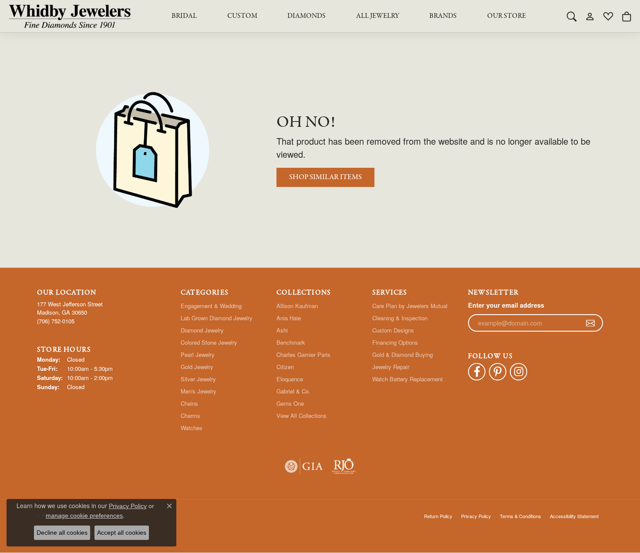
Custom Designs (393, 330)
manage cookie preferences (84, 515)
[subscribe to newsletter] (590, 323)
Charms (190, 415)
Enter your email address (506, 305)
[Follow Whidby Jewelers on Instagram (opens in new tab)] (518, 371)
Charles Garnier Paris (303, 354)
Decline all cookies (62, 532)
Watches (191, 428)
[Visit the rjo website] (344, 466)
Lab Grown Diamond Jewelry (217, 318)
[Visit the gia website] (304, 466)
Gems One (290, 403)
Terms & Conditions (520, 515)
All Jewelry (377, 16)
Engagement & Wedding (211, 306)
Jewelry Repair (390, 367)
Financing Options (395, 342)
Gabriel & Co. (293, 391)
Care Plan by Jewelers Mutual (410, 306)
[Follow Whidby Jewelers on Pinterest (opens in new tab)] (497, 371)
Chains (189, 403)
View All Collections (301, 415)
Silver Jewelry (198, 379)
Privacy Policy (476, 515)
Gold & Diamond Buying (402, 354)
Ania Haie (288, 318)
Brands (443, 16)
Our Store (506, 16)
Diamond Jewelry (202, 330)
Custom (242, 16)
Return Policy (438, 515)
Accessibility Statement (574, 515)
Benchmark (290, 342)
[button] (571, 16)
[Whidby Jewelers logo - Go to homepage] (69, 16)
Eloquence (289, 379)
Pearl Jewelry (198, 354)
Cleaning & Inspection (400, 318)
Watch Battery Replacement (407, 379)
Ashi (282, 330)
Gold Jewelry (197, 367)
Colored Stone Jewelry (209, 342)
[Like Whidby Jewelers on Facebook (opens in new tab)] (476, 371)
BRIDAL (184, 16)
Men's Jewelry (198, 391)
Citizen (285, 367)
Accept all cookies (121, 532)
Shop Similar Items (325, 177)
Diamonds (306, 16)
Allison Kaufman (297, 306)
